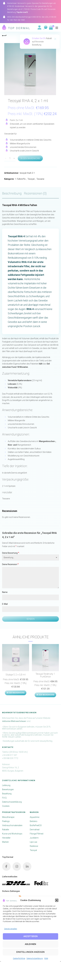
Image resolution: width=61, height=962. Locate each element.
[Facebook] (6, 866)
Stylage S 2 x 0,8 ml (16, 674)
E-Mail (5, 604)
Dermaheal (34, 829)
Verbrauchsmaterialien (12, 825)
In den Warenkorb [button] (15, 693)
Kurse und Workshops (12, 834)
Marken (5, 842)
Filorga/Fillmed (36, 834)
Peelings (6, 821)
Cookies (6, 806)
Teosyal (31, 179)
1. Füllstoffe (20, 179)
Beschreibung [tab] (12, 193)
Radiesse (34, 846)
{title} (46, 958)
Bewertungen (8, 789)
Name (5, 592)
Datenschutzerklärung (35, 958)
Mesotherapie (8, 817)
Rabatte (5, 829)
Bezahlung (6, 793)
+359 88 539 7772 (10, 758)
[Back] (4, 35)
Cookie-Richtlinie (19, 958)
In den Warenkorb (30, 158)
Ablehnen (30, 944)
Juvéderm (34, 838)
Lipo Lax (33, 842)
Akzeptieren (30, 936)
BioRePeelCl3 (36, 825)
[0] (51, 27)
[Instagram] (16, 866)
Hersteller (6, 838)
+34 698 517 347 (9, 755)
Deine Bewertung (10, 553)
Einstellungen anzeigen (30, 952)
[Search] (45, 27)
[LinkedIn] (27, 866)
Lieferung (6, 785)
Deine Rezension (10, 564)
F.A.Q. (4, 798)
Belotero (33, 821)
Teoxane (40, 179)
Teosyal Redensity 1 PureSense (45, 675)
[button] (56, 900)
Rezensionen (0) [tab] (35, 193)
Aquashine (34, 817)
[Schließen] (55, 39)
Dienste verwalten (10, 929)
